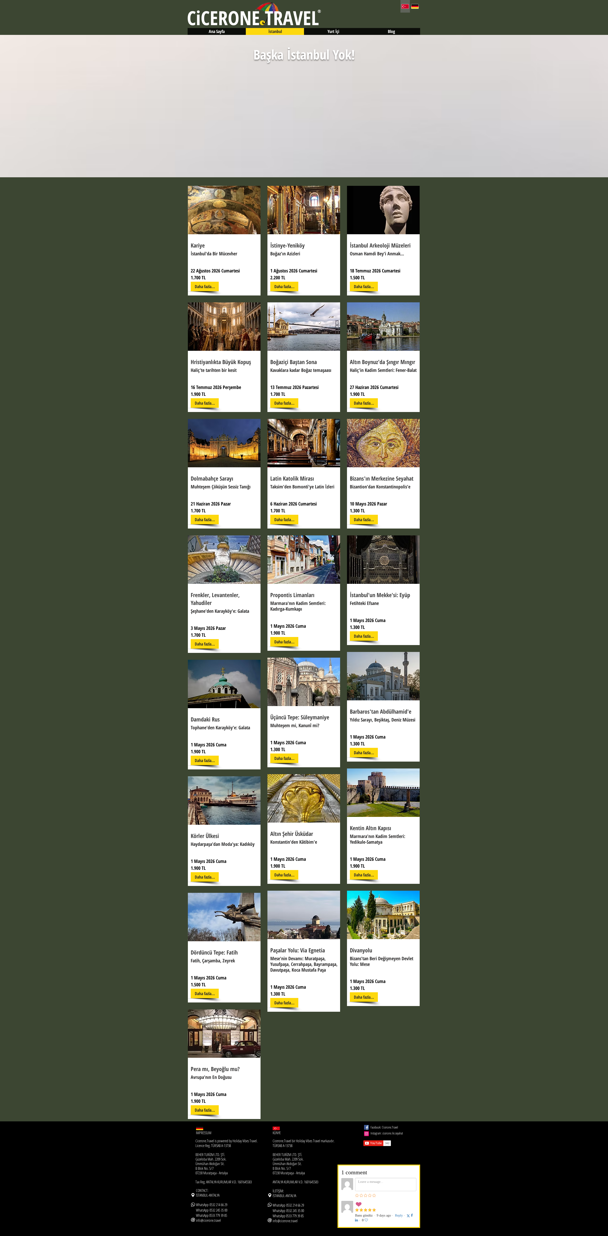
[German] (415, 6)
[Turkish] (405, 6)
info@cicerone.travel (208, 1220)
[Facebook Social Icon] (366, 1127)
